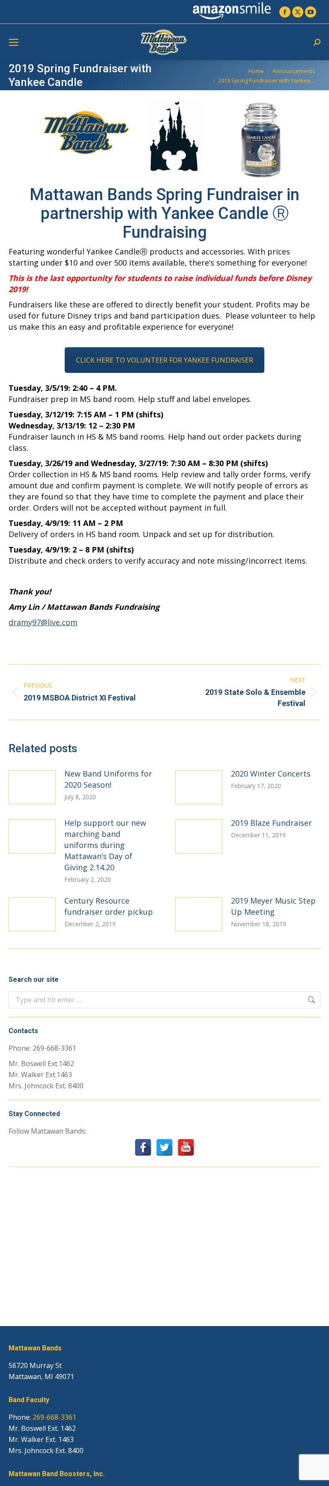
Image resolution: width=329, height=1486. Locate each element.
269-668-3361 (54, 1417)
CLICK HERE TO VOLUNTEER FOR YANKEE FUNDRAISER (164, 360)
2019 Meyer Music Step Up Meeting (273, 906)
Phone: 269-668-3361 (42, 1048)
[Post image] (32, 787)
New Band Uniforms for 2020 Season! (108, 779)
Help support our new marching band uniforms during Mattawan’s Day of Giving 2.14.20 (105, 845)
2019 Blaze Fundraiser (271, 823)
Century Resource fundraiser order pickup (108, 906)
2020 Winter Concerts (271, 773)
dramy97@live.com (43, 622)
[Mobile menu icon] (14, 42)
